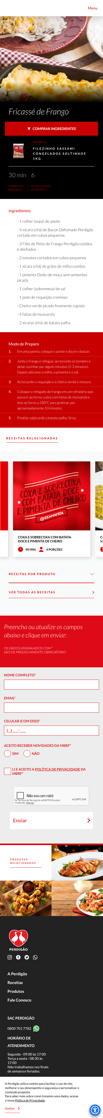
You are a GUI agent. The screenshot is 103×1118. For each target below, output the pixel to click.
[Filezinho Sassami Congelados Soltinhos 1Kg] (77, 898)
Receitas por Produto (32, 574)
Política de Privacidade (57, 769)
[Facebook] (19, 957)
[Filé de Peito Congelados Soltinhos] (77, 863)
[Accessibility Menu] (95, 1110)
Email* (10, 698)
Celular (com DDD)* (22, 721)
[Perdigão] (10, 8)
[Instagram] (11, 957)
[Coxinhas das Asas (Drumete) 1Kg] (26, 898)
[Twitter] (27, 957)
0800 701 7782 (19, 1028)
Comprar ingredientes (54, 128)
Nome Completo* (20, 675)
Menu (93, 8)
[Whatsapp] (36, 957)
